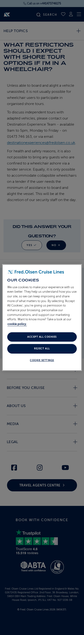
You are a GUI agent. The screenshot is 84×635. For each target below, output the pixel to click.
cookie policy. (17, 324)
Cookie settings (42, 360)
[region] (42, 317)
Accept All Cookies (41, 337)
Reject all (42, 348)
